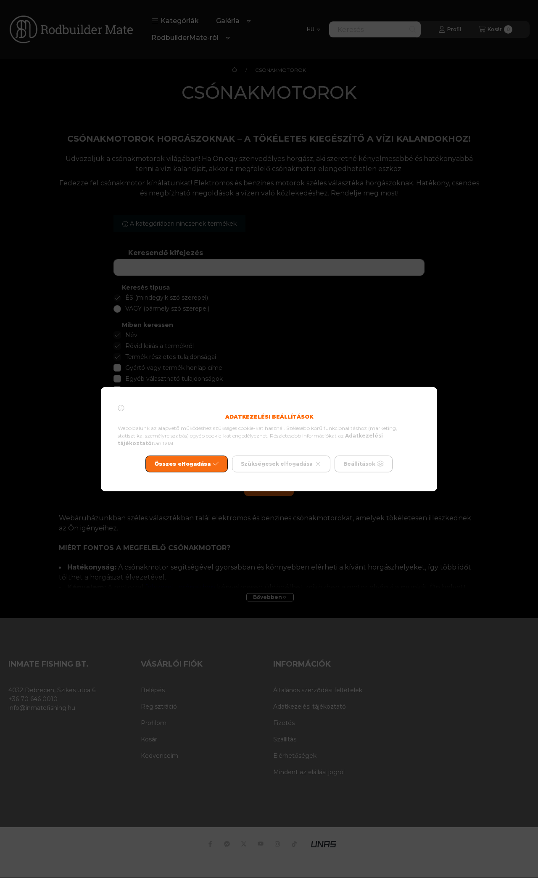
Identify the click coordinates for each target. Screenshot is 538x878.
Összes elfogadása (182, 464)
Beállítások (359, 464)
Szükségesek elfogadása (277, 464)
